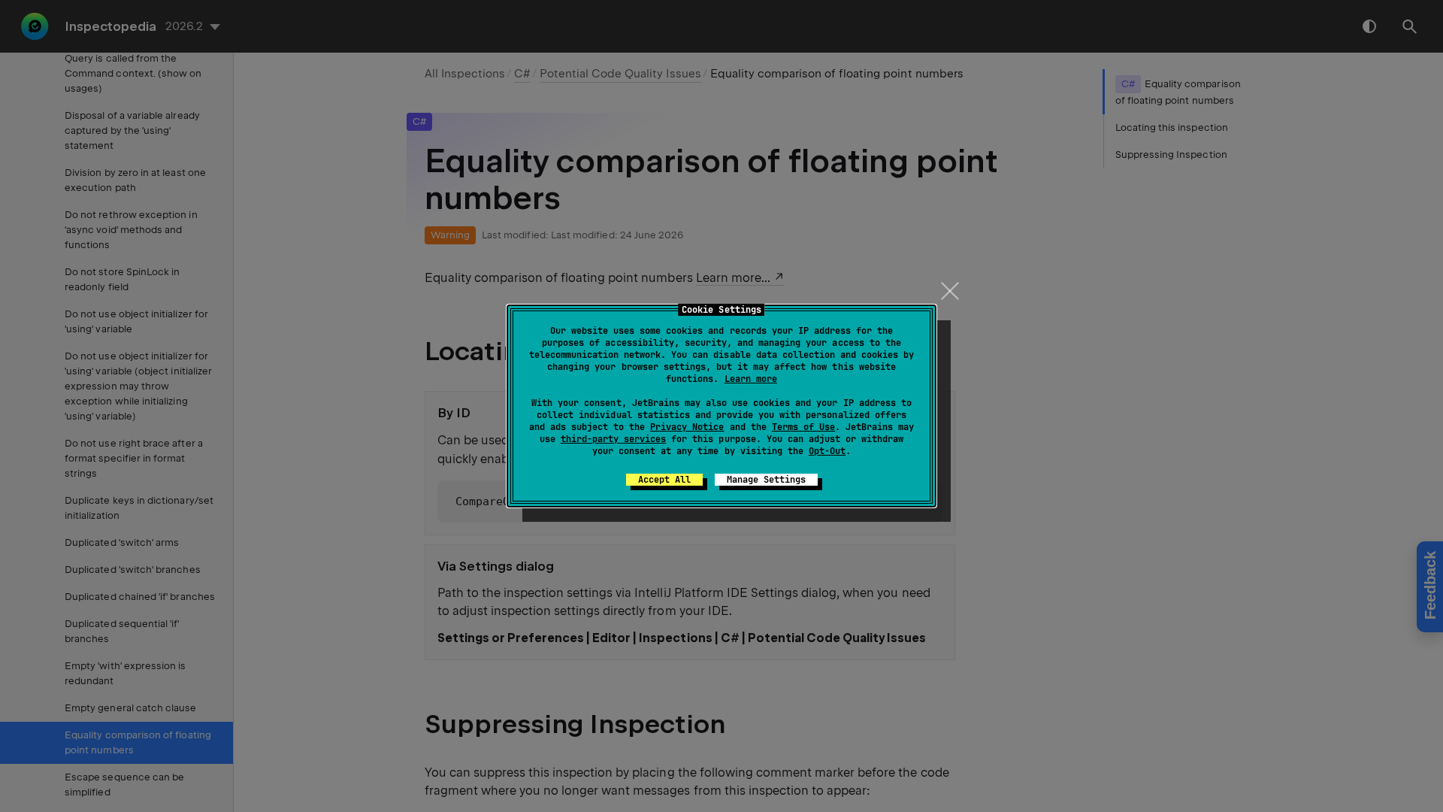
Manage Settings (766, 480)
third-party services (613, 439)
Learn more (751, 379)
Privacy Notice (687, 427)
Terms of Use (803, 427)
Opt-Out (827, 451)
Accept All (664, 480)
